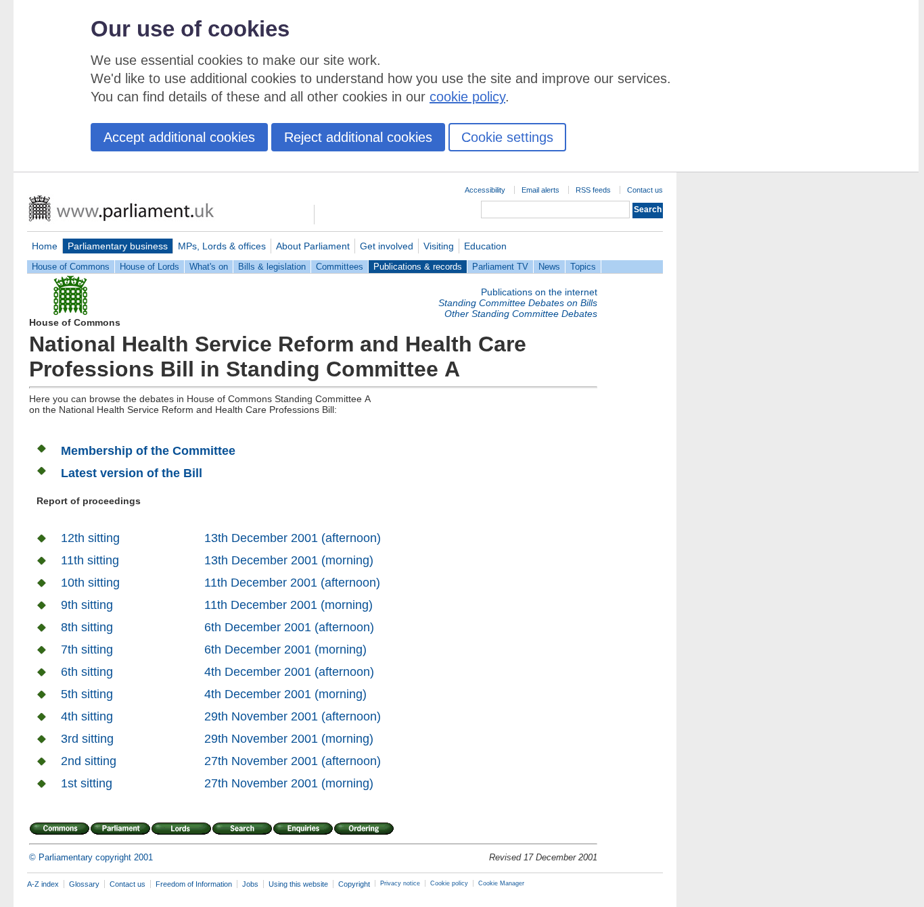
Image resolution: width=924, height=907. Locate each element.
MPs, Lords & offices (222, 246)
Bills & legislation (272, 267)
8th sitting (87, 627)
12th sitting (90, 538)
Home (44, 246)
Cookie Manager (501, 883)
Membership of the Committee (148, 451)
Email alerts (540, 190)
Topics (583, 267)
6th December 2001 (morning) (285, 649)
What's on (208, 267)
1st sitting (86, 783)
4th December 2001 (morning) (285, 694)
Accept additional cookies (179, 137)
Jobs (250, 884)
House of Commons (71, 267)
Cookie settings (507, 137)
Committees (339, 267)
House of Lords (149, 267)
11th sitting (90, 560)
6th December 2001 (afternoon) (289, 627)
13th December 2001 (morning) (288, 560)
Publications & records (417, 267)
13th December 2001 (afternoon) (292, 538)
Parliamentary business (118, 246)
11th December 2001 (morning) (288, 605)
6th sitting (87, 672)
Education (485, 246)
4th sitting (87, 716)
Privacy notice (400, 883)
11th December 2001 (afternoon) (292, 582)
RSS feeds (593, 190)
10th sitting (90, 582)
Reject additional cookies (358, 137)
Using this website (298, 884)
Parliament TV (500, 267)
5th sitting (87, 694)
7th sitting (87, 649)
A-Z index (43, 884)
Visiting (438, 246)
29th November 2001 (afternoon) (292, 716)
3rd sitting (87, 738)
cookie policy (467, 96)
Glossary (84, 884)
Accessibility (485, 190)
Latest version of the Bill (131, 473)
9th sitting (87, 605)
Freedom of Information (194, 884)
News (549, 267)
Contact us (645, 190)
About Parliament (313, 246)
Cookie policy (449, 883)
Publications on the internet (539, 292)
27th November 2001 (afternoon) (292, 761)
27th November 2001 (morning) (288, 783)
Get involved (386, 246)
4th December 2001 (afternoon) (289, 672)
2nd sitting (88, 761)
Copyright (354, 884)
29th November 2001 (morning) (288, 738)
